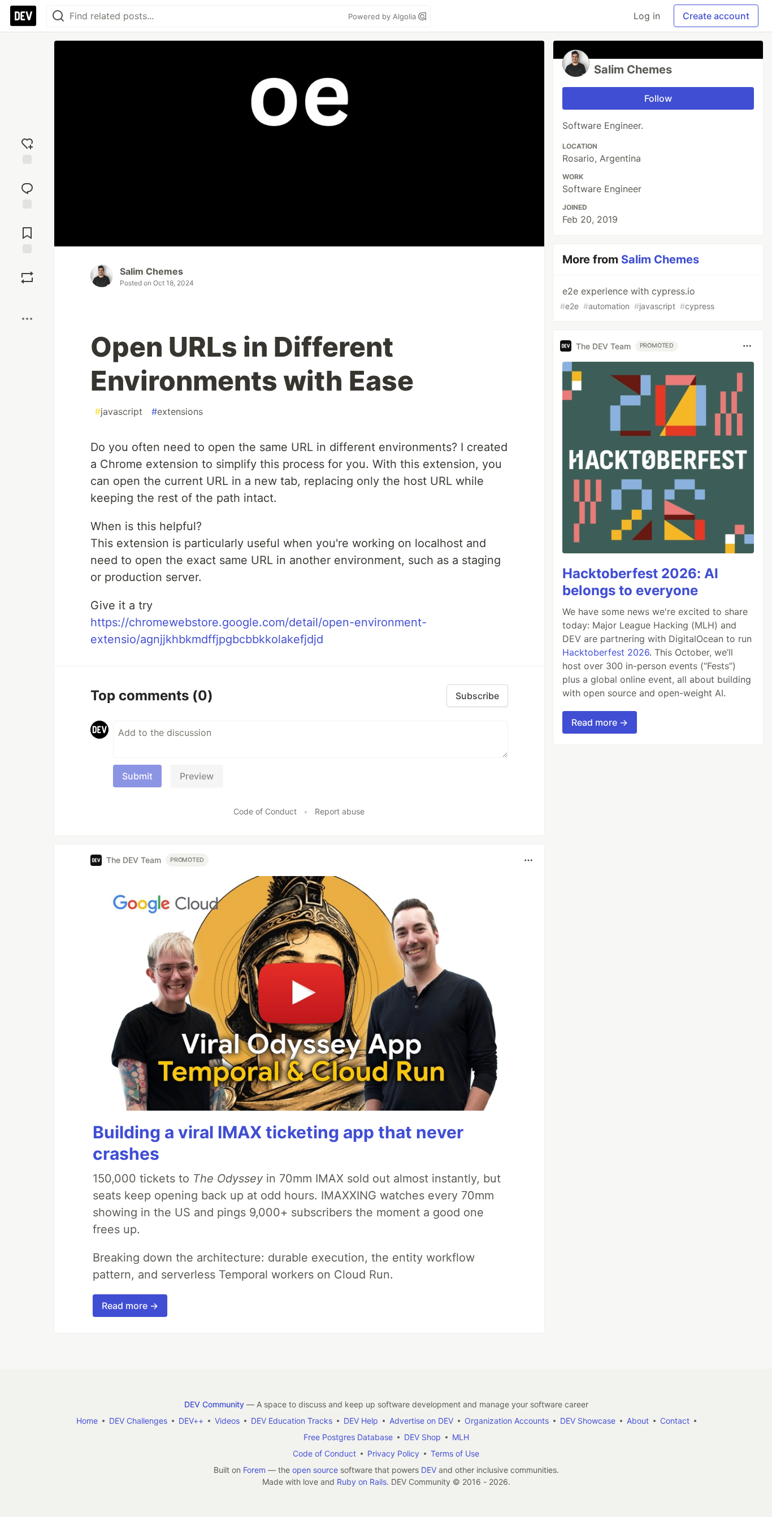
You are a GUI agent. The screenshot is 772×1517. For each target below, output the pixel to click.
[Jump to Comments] (27, 194)
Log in (647, 15)
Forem (254, 1470)
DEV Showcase (587, 1420)
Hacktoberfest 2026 (605, 651)
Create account (716, 15)
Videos (227, 1420)
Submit (137, 776)
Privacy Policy (393, 1453)
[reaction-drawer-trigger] (27, 149)
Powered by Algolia (383, 16)
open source (315, 1470)
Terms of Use (455, 1453)
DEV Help (361, 1420)
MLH (460, 1437)
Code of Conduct (265, 811)
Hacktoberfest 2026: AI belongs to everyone (640, 581)
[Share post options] (27, 318)
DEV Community (214, 1404)
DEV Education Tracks (291, 1420)
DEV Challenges (138, 1420)
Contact (674, 1420)
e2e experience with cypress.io (637, 298)
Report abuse (340, 811)
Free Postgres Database (348, 1437)
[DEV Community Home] (23, 16)
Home (87, 1420)
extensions (177, 411)
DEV (428, 1470)
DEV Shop (422, 1437)
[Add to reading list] (27, 239)
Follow (658, 98)
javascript (118, 411)
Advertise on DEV (421, 1420)
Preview (197, 776)
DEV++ (191, 1420)
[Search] (58, 16)
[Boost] (27, 277)
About (638, 1420)
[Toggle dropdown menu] (528, 860)
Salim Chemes (151, 271)
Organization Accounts (507, 1420)
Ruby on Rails (362, 1481)
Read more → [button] (130, 1305)
